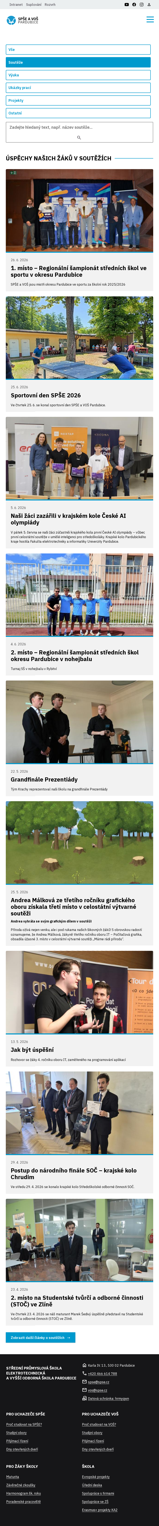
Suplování (33, 4)
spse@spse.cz (98, 1382)
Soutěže (15, 62)
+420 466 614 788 (102, 1374)
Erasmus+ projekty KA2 (100, 1510)
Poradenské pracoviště (23, 1502)
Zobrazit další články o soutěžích (37, 1337)
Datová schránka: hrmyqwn (108, 1398)
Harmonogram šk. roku (23, 1493)
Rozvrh (50, 4)
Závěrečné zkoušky (20, 1485)
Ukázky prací (19, 87)
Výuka (13, 75)
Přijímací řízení (17, 1441)
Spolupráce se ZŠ (95, 1502)
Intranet (16, 4)
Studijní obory (16, 1433)
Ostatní (15, 113)
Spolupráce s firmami (98, 1493)
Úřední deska (92, 1485)
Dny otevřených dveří (22, 1449)
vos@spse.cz (97, 1390)
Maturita (12, 1477)
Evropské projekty (96, 1477)
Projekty (15, 100)
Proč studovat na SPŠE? (24, 1424)
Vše (11, 49)
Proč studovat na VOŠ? (99, 1424)
